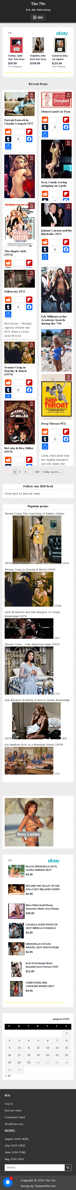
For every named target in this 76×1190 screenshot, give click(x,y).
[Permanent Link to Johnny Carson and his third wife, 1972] (56, 215)
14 (57, 1048)
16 (9, 1055)
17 (19, 1055)
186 (37, 472)
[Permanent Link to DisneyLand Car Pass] (56, 100)
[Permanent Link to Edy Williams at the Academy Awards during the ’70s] (56, 289)
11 (29, 1048)
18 (28, 1055)
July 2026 (11, 1146)
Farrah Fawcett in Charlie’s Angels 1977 (18, 122)
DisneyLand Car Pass (55, 111)
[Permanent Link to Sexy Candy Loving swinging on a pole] (56, 159)
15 (66, 1048)
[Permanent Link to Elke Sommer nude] (19, 176)
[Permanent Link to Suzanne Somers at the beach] (56, 352)
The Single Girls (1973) (15, 253)
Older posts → (52, 472)
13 (47, 1048)
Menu (40, 17)
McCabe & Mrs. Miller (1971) (19, 450)
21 (57, 1055)
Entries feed (13, 1111)
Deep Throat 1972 (53, 424)
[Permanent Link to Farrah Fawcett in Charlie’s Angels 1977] (19, 104)
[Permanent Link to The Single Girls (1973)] (19, 224)
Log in (9, 1104)
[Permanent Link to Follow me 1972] (19, 279)
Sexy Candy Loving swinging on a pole (54, 184)
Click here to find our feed (22, 494)
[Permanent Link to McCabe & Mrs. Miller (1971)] (19, 423)
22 (66, 1055)
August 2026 (13, 1139)
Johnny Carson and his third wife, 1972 (56, 232)
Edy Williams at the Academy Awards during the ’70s (54, 320)
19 (38, 1055)
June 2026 (11, 1152)
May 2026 (11, 1159)
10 (19, 1048)
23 (9, 1062)
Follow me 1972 (14, 291)
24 (19, 1062)
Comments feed (15, 1117)
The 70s (38, 3)
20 (47, 1055)
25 (28, 1062)
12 (38, 1048)
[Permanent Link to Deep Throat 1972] (56, 397)
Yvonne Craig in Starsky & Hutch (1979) (15, 371)
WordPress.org (14, 1124)
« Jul (8, 1076)
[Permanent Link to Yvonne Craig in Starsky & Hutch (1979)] (19, 353)
